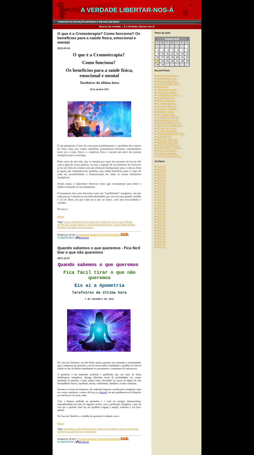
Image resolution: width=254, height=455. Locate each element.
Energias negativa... (167, 153)
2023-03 (161, 183)
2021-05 (161, 244)
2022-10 (161, 197)
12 (172, 53)
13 (177, 53)
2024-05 (161, 166)
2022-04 (161, 213)
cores (67, 222)
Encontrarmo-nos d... (168, 120)
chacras (102, 392)
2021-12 (161, 224)
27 (177, 61)
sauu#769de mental (124, 224)
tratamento (90, 431)
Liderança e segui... (167, 89)
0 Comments (83, 235)
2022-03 (161, 216)
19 (172, 57)
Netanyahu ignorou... (168, 75)
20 (177, 57)
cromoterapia (78, 222)
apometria (69, 429)
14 (182, 53)
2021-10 (161, 230)
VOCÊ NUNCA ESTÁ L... (170, 156)
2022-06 (161, 208)
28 (182, 61)
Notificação (163, 86)
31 (162, 64)
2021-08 (161, 236)
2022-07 (161, 205)
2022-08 (161, 202)
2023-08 (161, 169)
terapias (89, 227)
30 (157, 64)
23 (157, 61)
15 (187, 53)
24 (162, 61)
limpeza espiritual (128, 429)
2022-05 (161, 211)
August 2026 (172, 39)
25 (167, 61)
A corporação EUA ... (167, 106)
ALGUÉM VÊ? (164, 136)
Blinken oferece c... (167, 100)
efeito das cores (108, 222)
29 (187, 61)
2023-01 (161, 188)
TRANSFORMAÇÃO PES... (171, 134)
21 (182, 57)
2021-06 (161, 241)
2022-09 (161, 199)
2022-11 (161, 194)
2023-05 (161, 177)
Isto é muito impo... (167, 114)
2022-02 (161, 219)
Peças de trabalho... (167, 150)
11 (167, 53)
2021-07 (161, 238)
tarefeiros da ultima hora (70, 227)
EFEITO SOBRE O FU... (169, 123)
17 (162, 57)
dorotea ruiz (92, 222)
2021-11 (161, 227)
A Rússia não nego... (167, 81)
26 (172, 61)
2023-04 (161, 180)
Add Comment (99, 235)
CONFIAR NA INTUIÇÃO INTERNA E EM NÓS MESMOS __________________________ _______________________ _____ (127, 22)
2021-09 (161, 233)
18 (167, 57)
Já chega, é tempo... (167, 109)
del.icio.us (83, 237)
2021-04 (161, 247)
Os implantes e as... (167, 78)
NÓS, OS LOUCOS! (167, 139)
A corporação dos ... (167, 103)
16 (157, 57)
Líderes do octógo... (167, 92)
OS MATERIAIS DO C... (169, 84)
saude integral (77, 224)
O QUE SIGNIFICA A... (168, 145)
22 (187, 57)
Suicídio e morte (165, 111)
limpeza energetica (107, 429)
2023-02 (161, 186)
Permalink (114, 235)
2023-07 (161, 172)
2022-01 (161, 222)
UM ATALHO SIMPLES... (170, 125)
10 (162, 53)
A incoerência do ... (166, 98)
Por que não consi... (167, 128)
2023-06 (161, 174)
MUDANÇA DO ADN (167, 142)
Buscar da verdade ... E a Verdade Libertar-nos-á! (127, 26)
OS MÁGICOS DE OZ (168, 117)
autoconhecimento (86, 429)
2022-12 (161, 191)
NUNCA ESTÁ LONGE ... (170, 148)
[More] (60, 217)
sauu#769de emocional (99, 224)
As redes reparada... (167, 131)
